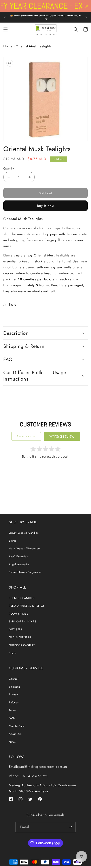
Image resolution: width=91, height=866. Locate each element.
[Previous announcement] (5, 17)
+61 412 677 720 (34, 776)
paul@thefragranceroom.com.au (42, 766)
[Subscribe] (71, 827)
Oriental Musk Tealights (34, 46)
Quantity (8, 168)
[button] (5, 29)
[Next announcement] (86, 17)
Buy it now (45, 205)
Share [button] (12, 304)
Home (7, 46)
